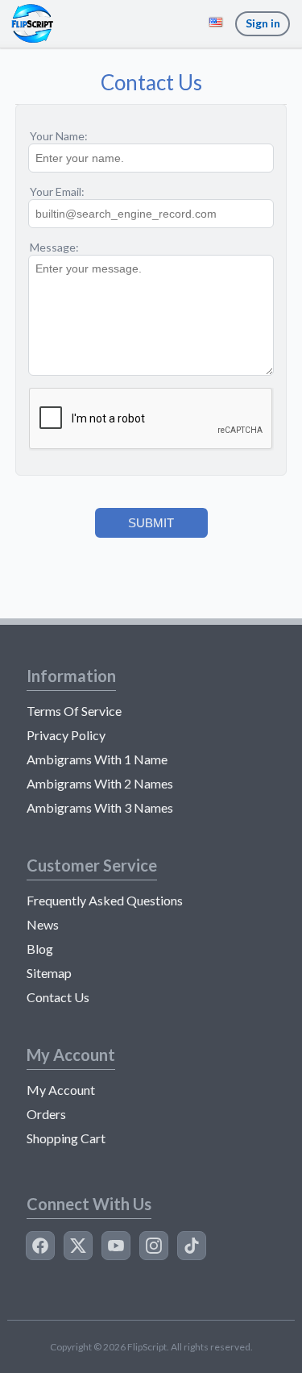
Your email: (57, 191)
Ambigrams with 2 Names (100, 783)
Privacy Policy (66, 735)
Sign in (263, 23)
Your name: (59, 136)
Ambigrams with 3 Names (100, 807)
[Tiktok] (191, 1245)
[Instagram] (153, 1245)
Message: (54, 247)
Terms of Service (74, 710)
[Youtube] (115, 1245)
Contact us (58, 997)
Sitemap (49, 972)
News (43, 924)
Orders (46, 1113)
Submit (151, 523)
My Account (61, 1089)
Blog (40, 948)
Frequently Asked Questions (105, 900)
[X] (78, 1245)
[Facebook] (40, 1245)
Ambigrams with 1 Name (97, 759)
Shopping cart (66, 1138)
